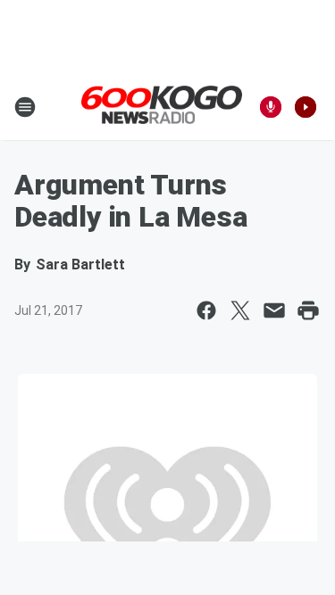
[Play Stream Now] (305, 107)
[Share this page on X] (240, 310)
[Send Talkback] (270, 107)
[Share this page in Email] (274, 310)
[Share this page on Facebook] (206, 310)
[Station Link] (161, 106)
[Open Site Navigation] (25, 107)
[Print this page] (308, 310)
